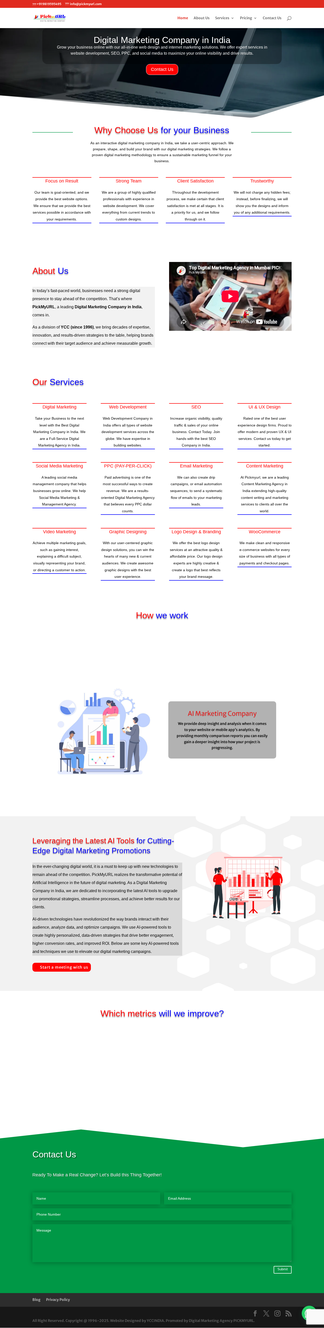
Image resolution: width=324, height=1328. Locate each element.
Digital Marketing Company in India (162, 40)
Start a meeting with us (64, 967)
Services (222, 18)
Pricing (246, 18)
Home (182, 18)
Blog (36, 1299)
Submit (282, 1269)
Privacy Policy (58, 1299)
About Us (202, 18)
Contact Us (272, 18)
